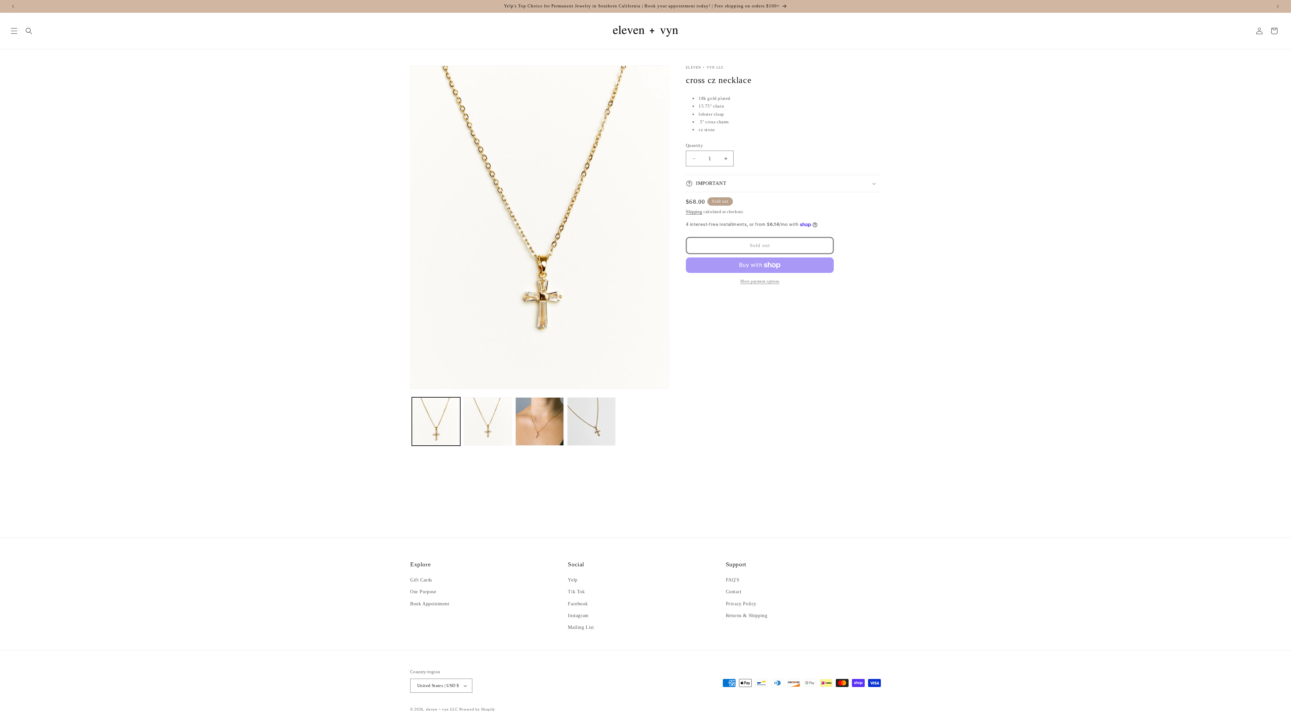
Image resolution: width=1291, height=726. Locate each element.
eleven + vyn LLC (442, 709)
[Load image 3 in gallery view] (539, 421)
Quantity (694, 145)
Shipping (694, 211)
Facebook (578, 603)
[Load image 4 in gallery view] (591, 421)
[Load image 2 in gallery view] (488, 421)
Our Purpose (423, 591)
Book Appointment (429, 603)
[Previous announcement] (13, 6)
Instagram (578, 615)
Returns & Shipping (747, 615)
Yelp (572, 579)
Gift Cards (421, 579)
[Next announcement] (1277, 6)
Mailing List (581, 627)
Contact (734, 591)
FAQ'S (733, 579)
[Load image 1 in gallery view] (436, 421)
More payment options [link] (760, 281)
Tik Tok (576, 591)
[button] (14, 31)
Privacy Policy (741, 603)
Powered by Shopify (477, 709)
